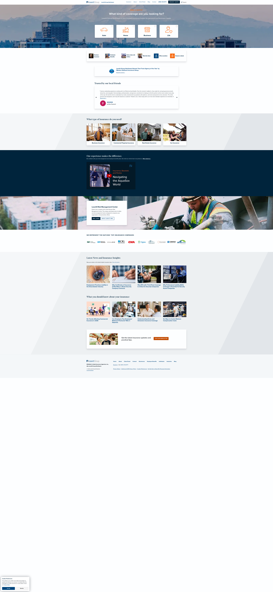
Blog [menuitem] (149, 2)
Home (114, 361)
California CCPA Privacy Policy (128, 369)
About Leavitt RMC (107, 218)
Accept (8, 588)
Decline (22, 588)
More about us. (147, 158)
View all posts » (116, 262)
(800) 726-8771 (124, 365)
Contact (135, 361)
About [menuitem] (135, 2)
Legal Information (90, 370)
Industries (169, 361)
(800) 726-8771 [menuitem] (162, 2)
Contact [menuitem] (154, 2)
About (120, 361)
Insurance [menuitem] (128, 2)
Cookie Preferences (142, 369)
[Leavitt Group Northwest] (93, 2)
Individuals (161, 361)
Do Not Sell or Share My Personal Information (159, 369)
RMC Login (96, 218)
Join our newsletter (161, 338)
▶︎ (178, 97)
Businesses (142, 361)
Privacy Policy (7, 584)
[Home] (93, 361)
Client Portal (127, 361)
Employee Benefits (152, 361)
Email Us (115, 365)
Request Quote (174, 2)
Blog (175, 361)
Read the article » (120, 72)
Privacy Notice (116, 369)
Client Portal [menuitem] (142, 2)
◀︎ (97, 97)
